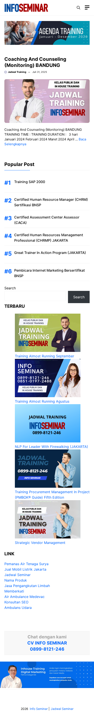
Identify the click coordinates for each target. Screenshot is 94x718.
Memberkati (14, 591)
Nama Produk (15, 580)
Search (10, 288)
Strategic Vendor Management (40, 542)
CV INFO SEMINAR (47, 643)
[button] (78, 7)
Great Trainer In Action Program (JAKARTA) (50, 252)
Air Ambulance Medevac (24, 596)
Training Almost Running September (44, 356)
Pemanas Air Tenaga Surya (26, 564)
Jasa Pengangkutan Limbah (27, 585)
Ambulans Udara (18, 607)
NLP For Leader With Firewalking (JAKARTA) (51, 446)
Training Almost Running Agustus (42, 401)
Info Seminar (39, 709)
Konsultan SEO (16, 602)
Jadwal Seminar (17, 575)
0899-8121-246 (47, 649)
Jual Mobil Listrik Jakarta (25, 569)
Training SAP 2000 (29, 182)
